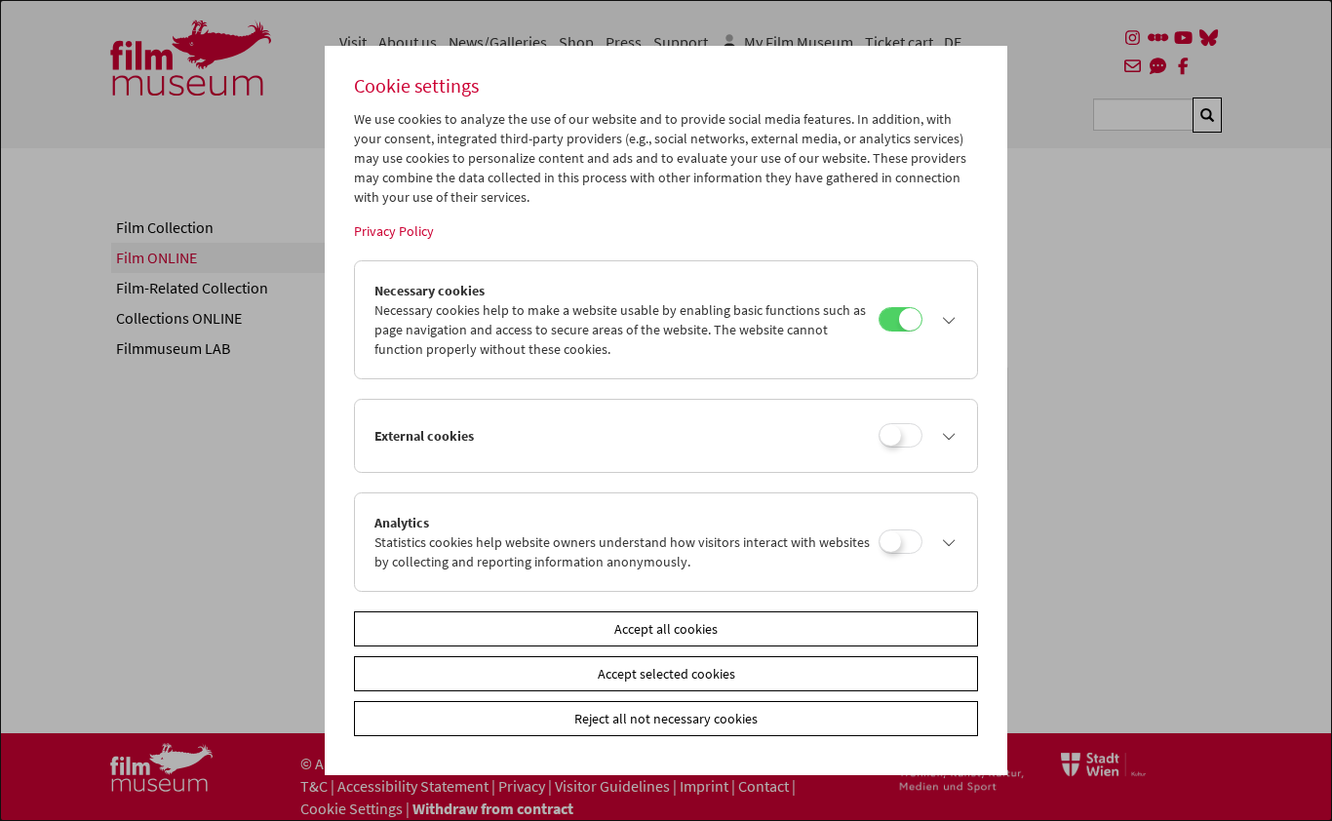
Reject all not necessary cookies (666, 718)
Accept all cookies (666, 629)
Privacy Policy (394, 231)
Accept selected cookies (666, 674)
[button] (945, 320)
